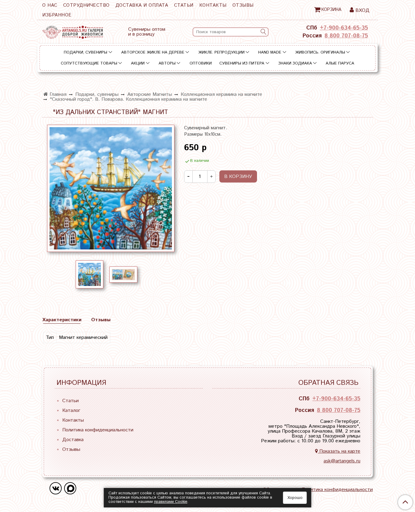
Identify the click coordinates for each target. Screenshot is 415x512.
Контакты (213, 5)
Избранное (57, 15)
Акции (138, 63)
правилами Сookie (170, 502)
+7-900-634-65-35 (344, 28)
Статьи (184, 5)
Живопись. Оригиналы (320, 52)
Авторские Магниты (149, 94)
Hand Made (269, 52)
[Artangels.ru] (72, 31)
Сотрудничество (86, 5)
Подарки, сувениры (85, 52)
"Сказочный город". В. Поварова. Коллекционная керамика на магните (128, 99)
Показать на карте (339, 451)
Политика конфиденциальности (97, 430)
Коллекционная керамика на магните (221, 94)
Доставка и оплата (141, 5)
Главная (57, 94)
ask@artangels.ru (342, 461)
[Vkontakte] (56, 488)
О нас (49, 5)
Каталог (71, 410)
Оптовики (201, 63)
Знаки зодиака (295, 63)
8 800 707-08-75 (346, 36)
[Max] (70, 488)
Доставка (73, 439)
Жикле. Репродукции (221, 52)
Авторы (167, 63)
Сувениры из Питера (241, 63)
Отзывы (243, 5)
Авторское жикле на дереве (152, 52)
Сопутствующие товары (89, 63)
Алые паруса (340, 63)
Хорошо (295, 498)
